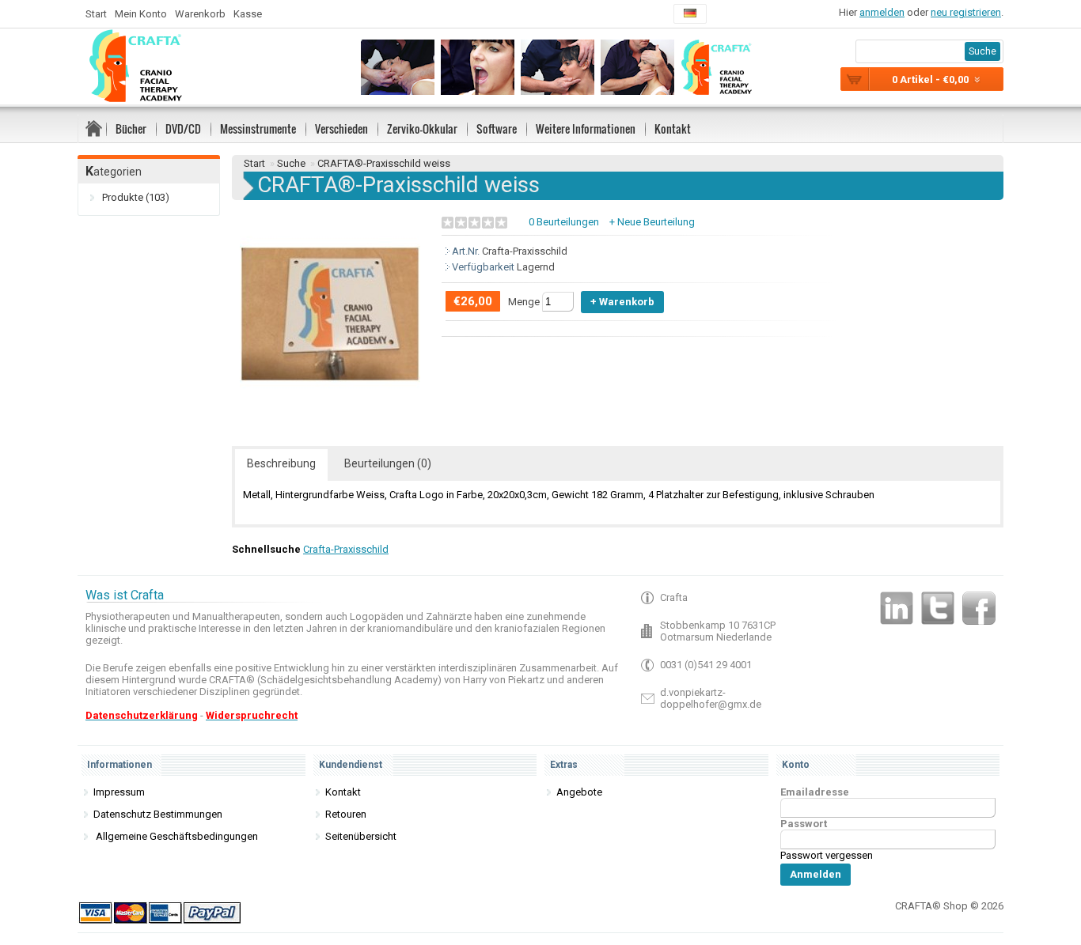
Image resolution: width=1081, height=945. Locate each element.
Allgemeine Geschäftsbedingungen (175, 836)
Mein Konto (141, 14)
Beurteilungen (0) (387, 463)
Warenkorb (200, 14)
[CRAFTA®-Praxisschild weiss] (330, 400)
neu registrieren (966, 12)
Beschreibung (281, 463)
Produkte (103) (135, 197)
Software (496, 128)
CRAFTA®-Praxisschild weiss (383, 163)
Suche (291, 163)
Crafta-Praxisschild (346, 549)
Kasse (247, 14)
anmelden (882, 12)
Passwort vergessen (826, 855)
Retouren (345, 814)
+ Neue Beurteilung (652, 222)
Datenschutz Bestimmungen (157, 814)
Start (96, 14)
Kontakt (672, 128)
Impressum (119, 792)
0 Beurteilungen (564, 222)
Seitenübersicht (360, 836)
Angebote (579, 792)
